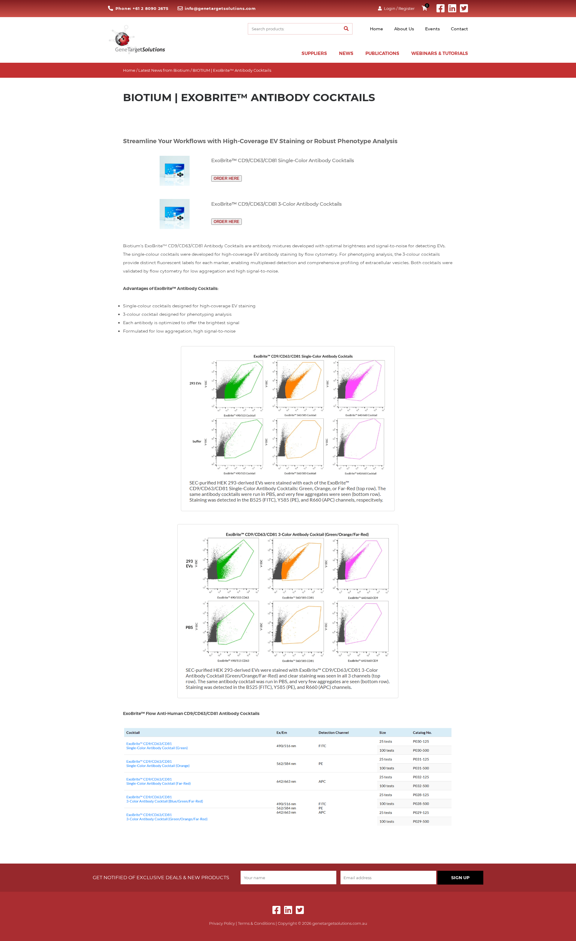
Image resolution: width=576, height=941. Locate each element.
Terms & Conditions (256, 923)
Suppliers (314, 53)
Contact (459, 29)
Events (432, 29)
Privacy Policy (222, 923)
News (346, 53)
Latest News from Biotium (164, 70)
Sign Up (460, 877)
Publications (382, 53)
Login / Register (399, 8)
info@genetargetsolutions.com (220, 8)
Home (376, 29)
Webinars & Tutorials (439, 53)
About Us (404, 29)
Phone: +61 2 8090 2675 (142, 8)
